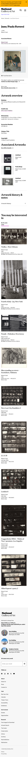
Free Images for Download (7, 722)
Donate (3, 712)
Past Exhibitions (5, 739)
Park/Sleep (18, 167)
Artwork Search (5, 725)
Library (3, 734)
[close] (26, 2)
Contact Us (4, 687)
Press (2, 684)
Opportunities (4, 715)
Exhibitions (4, 705)
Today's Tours (4, 700)
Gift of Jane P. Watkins (6, 110)
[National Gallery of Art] (14, 614)
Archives (3, 736)
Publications (4, 742)
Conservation (4, 731)
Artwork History (6, 203)
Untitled (18, 155)
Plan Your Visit (4, 694)
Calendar (3, 697)
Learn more (17, 5)
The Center (4, 728)
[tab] (5, 224)
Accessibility (4, 702)
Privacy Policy (4, 753)
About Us (3, 681)
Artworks (7, 18)
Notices (2, 751)
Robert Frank (4, 42)
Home (2, 18)
